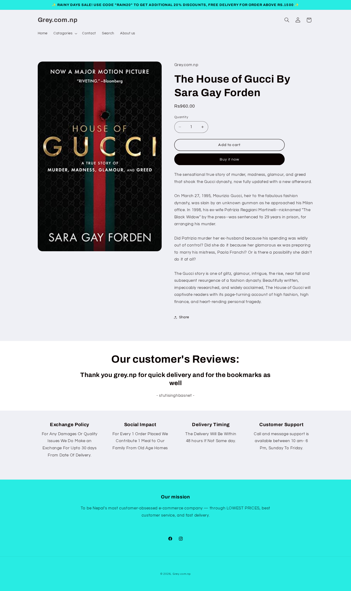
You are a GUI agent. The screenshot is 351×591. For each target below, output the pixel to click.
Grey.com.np (182, 574)
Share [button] (184, 317)
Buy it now (229, 159)
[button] (65, 33)
